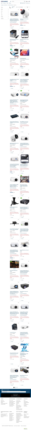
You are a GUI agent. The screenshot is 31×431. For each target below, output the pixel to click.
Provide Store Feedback (12, 401)
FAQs (17, 404)
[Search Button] (24, 1)
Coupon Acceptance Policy (4, 403)
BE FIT (24, 400)
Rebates (2, 402)
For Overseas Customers (19, 408)
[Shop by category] (10, 1)
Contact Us (17, 403)
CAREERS (10, 411)
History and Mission (18, 413)
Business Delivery (11, 402)
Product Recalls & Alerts (19, 409)
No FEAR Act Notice (26, 417)
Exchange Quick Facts (18, 414)
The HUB (25, 403)
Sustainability (17, 419)
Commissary (25, 415)
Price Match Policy (3, 404)
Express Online (11, 400)
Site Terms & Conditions (17, 425)
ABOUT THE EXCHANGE (19, 411)
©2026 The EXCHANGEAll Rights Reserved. (7, 425)
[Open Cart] (29, 1)
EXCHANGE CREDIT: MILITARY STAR (5, 412)
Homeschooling (26, 401)
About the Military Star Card (4, 415)
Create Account (18, 400)
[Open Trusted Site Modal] (25, 429)
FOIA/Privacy (17, 420)
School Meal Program (26, 402)
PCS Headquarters (26, 404)
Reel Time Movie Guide (12, 403)
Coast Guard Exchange (26, 416)
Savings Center (3, 401)
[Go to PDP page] (14, 13)
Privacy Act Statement (23, 425)
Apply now (2, 416)
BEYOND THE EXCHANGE (25, 412)
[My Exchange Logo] (5, 1)
